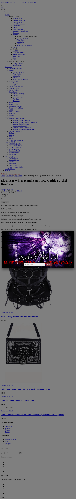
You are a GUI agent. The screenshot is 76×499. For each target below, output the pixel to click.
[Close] (74, 230)
